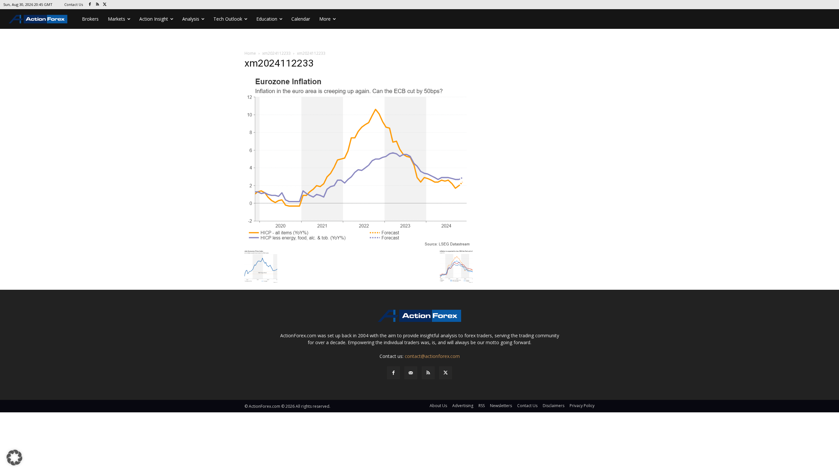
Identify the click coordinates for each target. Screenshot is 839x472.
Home (250, 53)
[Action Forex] (38, 19)
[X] (105, 5)
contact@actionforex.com (432, 356)
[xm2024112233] (358, 161)
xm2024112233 (276, 53)
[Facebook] (90, 5)
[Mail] (410, 372)
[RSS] (97, 5)
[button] (14, 457)
